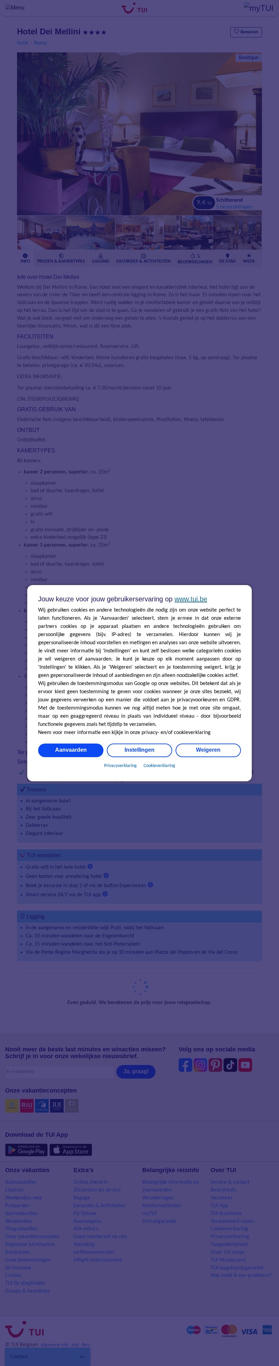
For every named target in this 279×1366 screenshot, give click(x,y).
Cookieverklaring (159, 765)
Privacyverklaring (120, 765)
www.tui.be (191, 599)
